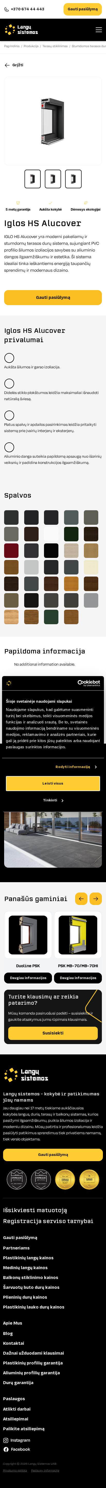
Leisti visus (52, 783)
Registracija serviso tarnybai (48, 1221)
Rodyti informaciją (73, 766)
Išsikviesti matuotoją (35, 1210)
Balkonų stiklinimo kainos (30, 1278)
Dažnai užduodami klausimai (33, 1353)
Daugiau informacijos (28, 978)
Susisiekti (53, 1033)
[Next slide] (96, 899)
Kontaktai (13, 1343)
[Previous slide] (81, 899)
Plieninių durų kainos (25, 1297)
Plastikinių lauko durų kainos (33, 1307)
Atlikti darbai (17, 1409)
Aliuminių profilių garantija (31, 1373)
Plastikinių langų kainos (28, 1258)
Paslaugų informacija (45, 1470)
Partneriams (16, 1248)
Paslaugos (14, 1399)
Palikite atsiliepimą (24, 1429)
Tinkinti (50, 800)
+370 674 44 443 (27, 9)
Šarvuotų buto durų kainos (31, 1287)
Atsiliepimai (15, 1419)
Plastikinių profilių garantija (33, 1363)
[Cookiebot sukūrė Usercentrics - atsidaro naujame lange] (77, 683)
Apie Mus (12, 1323)
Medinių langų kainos (25, 1268)
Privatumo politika (15, 1470)
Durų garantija (18, 1383)
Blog (8, 1334)
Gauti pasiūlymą (83, 9)
